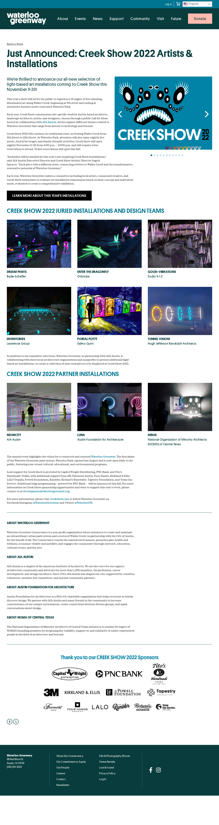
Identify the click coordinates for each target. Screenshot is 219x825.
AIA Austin (49, 122)
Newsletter (62, 785)
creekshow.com (59, 499)
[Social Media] (151, 770)
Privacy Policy (107, 773)
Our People (62, 767)
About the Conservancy (69, 756)
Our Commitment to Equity (71, 761)
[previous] (120, 114)
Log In (168, 4)
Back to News (15, 44)
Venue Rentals (107, 761)
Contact (61, 779)
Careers (60, 773)
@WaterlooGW (83, 502)
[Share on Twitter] (16, 721)
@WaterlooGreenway (46, 502)
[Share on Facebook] (10, 721)
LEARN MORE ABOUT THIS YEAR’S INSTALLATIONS (49, 195)
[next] (206, 114)
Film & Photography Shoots (114, 756)
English (193, 3)
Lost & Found (106, 767)
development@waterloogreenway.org (46, 491)
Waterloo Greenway (103, 456)
